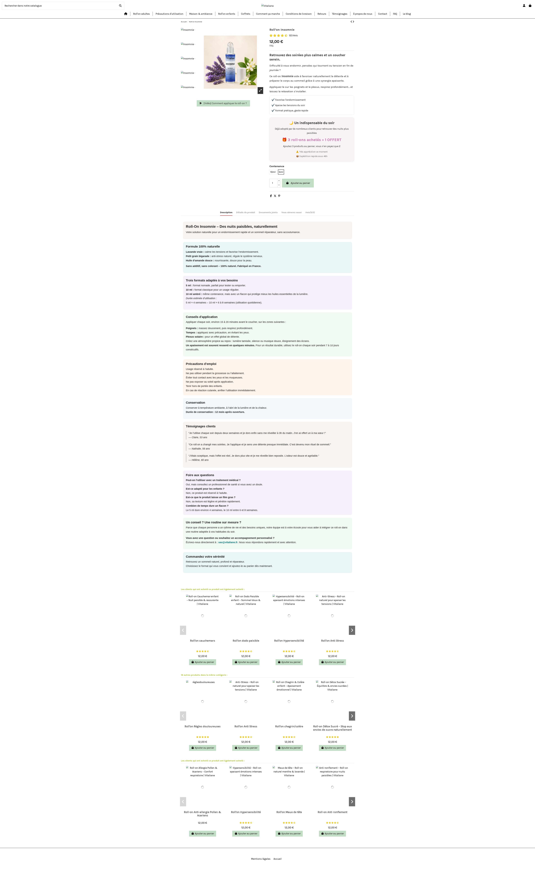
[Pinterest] (279, 196)
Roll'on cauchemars (202, 640)
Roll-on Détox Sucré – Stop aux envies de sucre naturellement (332, 728)
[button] (183, 630)
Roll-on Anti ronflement (332, 812)
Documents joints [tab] (268, 212)
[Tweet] (275, 196)
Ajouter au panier (300, 183)
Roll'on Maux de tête (289, 812)
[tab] (310, 212)
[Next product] (353, 21)
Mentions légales (260, 858)
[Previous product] (352, 21)
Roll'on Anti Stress (332, 640)
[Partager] (271, 196)
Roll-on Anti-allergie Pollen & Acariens (202, 813)
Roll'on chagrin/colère (289, 726)
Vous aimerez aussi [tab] (291, 212)
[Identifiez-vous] (524, 6)
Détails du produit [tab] (245, 212)
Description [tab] (226, 212)
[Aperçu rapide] (202, 635)
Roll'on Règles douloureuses (203, 726)
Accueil (277, 858)
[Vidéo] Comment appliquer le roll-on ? (225, 103)
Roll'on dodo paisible (246, 640)
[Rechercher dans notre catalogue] (120, 6)
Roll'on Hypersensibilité (289, 640)
